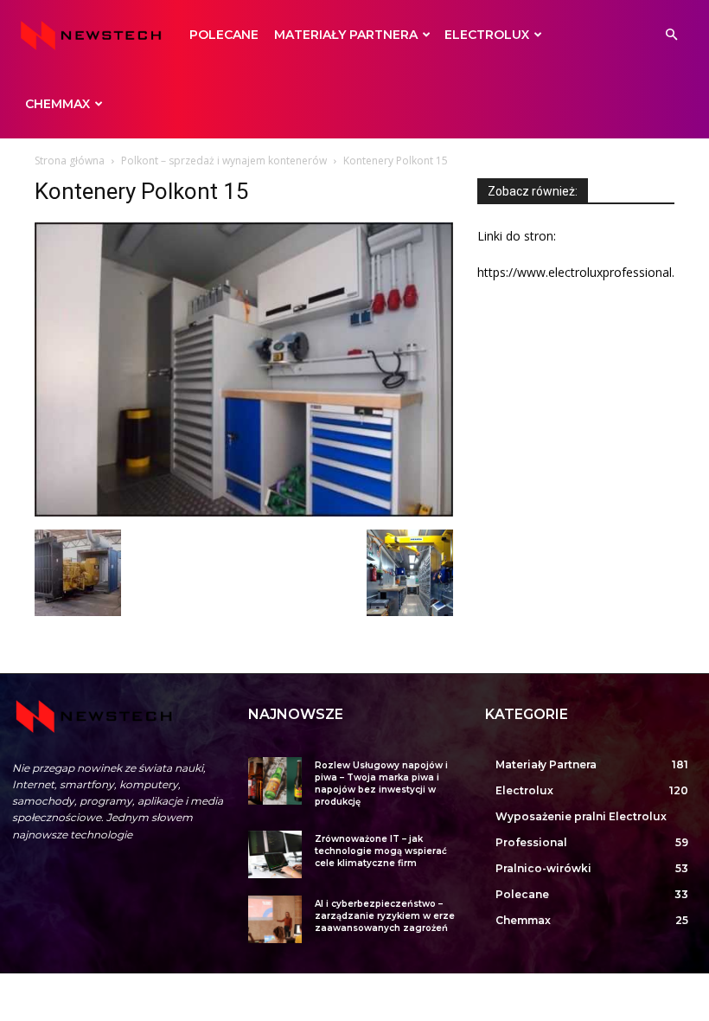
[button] (671, 35)
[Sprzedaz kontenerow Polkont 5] (410, 611)
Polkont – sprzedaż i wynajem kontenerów (224, 160)
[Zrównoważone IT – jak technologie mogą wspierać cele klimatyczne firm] (274, 854)
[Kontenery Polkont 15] (244, 511)
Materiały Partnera (346, 34)
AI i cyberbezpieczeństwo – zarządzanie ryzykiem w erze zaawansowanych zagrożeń (385, 916)
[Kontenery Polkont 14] (78, 611)
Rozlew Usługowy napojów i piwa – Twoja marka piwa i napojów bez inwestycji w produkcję (381, 783)
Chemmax (57, 104)
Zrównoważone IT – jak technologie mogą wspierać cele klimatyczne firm (381, 851)
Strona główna (70, 160)
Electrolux (486, 34)
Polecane (224, 34)
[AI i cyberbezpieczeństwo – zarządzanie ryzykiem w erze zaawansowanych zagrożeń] (274, 919)
